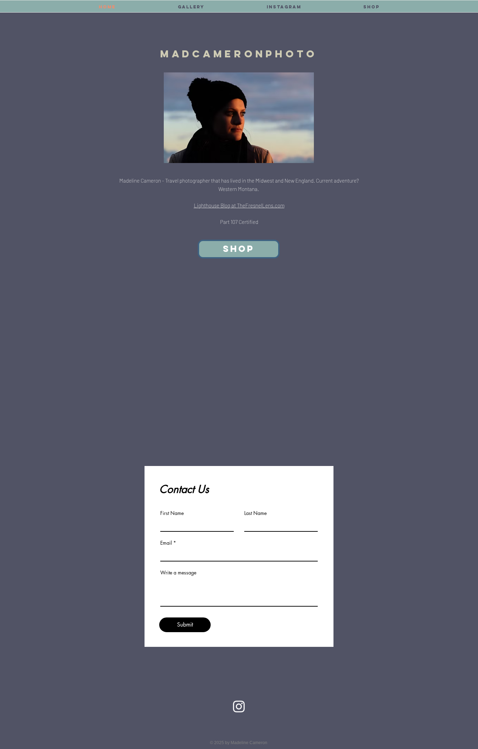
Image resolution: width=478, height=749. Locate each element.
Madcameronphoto (238, 54)
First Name (172, 513)
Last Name (255, 513)
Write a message (178, 572)
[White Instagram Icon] (239, 706)
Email (166, 542)
